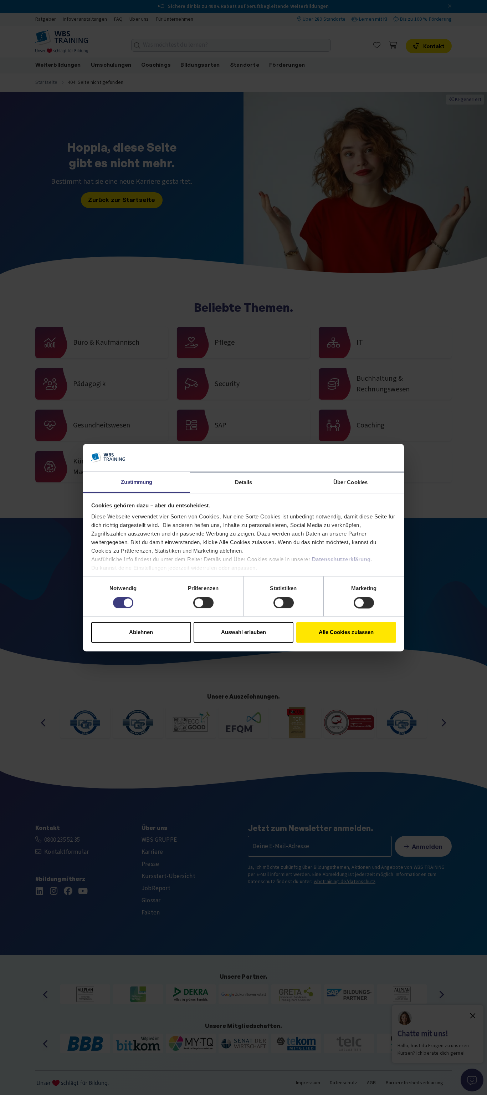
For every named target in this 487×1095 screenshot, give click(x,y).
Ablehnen (141, 632)
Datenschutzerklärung (341, 560)
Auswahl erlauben (243, 632)
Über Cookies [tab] (350, 483)
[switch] (203, 602)
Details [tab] (243, 483)
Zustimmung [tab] (137, 482)
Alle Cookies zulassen (346, 632)
